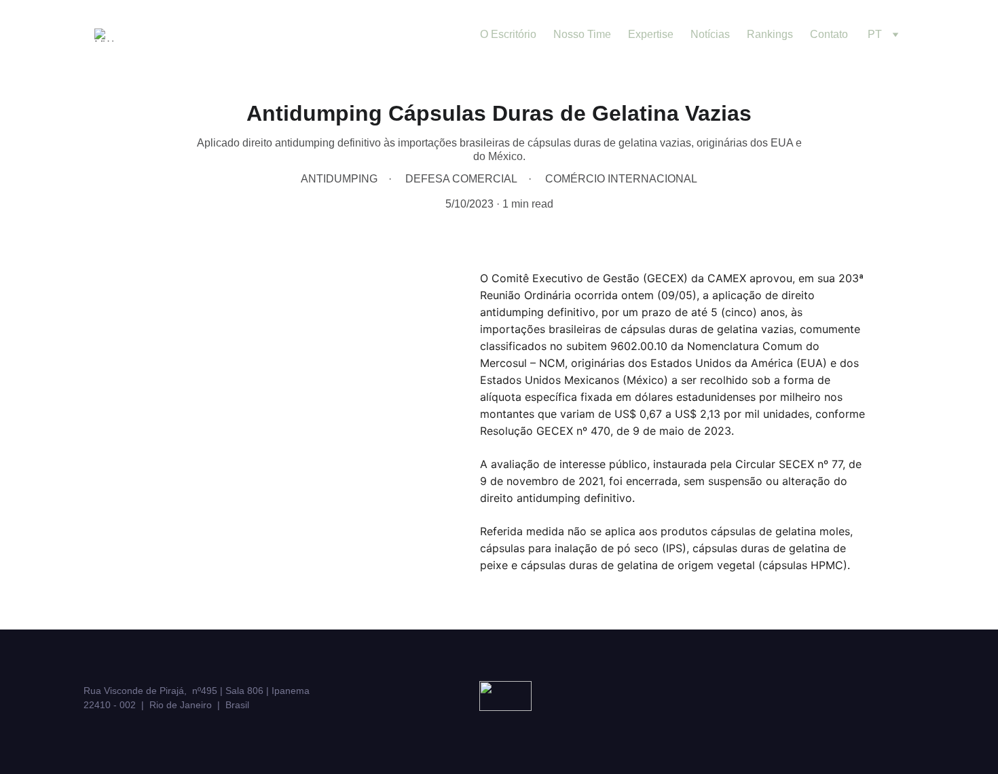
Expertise (650, 34)
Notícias (710, 34)
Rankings (770, 34)
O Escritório (508, 34)
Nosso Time (582, 34)
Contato (829, 34)
